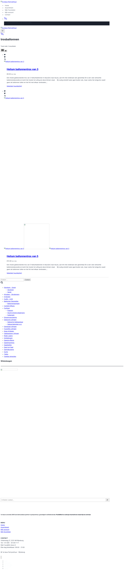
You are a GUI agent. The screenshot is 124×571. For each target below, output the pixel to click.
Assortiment (9, 8)
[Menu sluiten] (1, 557)
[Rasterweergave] (2, 50)
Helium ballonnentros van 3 (22, 69)
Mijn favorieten (6, 532)
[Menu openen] (2, 31)
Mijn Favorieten (10, 10)
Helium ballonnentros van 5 (22, 256)
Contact (7, 15)
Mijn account (9, 12)
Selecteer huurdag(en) (14, 86)
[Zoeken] (107, 499)
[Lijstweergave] (5, 51)
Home (7, 5)
